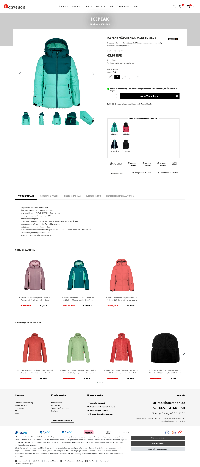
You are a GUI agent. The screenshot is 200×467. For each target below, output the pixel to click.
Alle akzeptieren (158, 438)
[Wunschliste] (180, 6)
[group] (35, 275)
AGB (17, 411)
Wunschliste (117, 174)
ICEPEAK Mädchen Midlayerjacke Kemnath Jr (35, 372)
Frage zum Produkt (143, 173)
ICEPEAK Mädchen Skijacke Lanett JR (35, 299)
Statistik (36, 461)
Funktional (104, 461)
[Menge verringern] (116, 97)
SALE (110, 7)
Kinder (87, 7)
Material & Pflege (49, 196)
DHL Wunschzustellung (73, 461)
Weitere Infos (93, 196)
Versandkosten (128, 63)
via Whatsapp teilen (169, 173)
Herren (75, 7)
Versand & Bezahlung (60, 408)
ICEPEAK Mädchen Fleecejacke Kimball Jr (78, 372)
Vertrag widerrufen (61, 420)
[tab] (26, 196)
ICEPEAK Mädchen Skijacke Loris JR (121, 299)
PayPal (91, 461)
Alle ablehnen (158, 443)
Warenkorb (55, 405)
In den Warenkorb (149, 96)
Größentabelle (72, 196)
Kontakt (54, 411)
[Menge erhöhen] (116, 94)
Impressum (19, 408)
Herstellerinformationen (120, 196)
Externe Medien (52, 461)
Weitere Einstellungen (24, 464)
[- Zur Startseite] (14, 6)
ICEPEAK (105, 24)
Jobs (135, 7)
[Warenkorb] (188, 6)
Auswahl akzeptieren (157, 449)
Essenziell (23, 461)
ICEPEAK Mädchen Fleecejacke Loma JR (121, 372)
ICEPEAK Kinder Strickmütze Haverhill (165, 372)
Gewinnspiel (123, 7)
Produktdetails (26, 196)
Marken (99, 7)
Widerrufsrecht (21, 405)
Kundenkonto (56, 403)
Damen (63, 7)
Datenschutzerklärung (24, 403)
